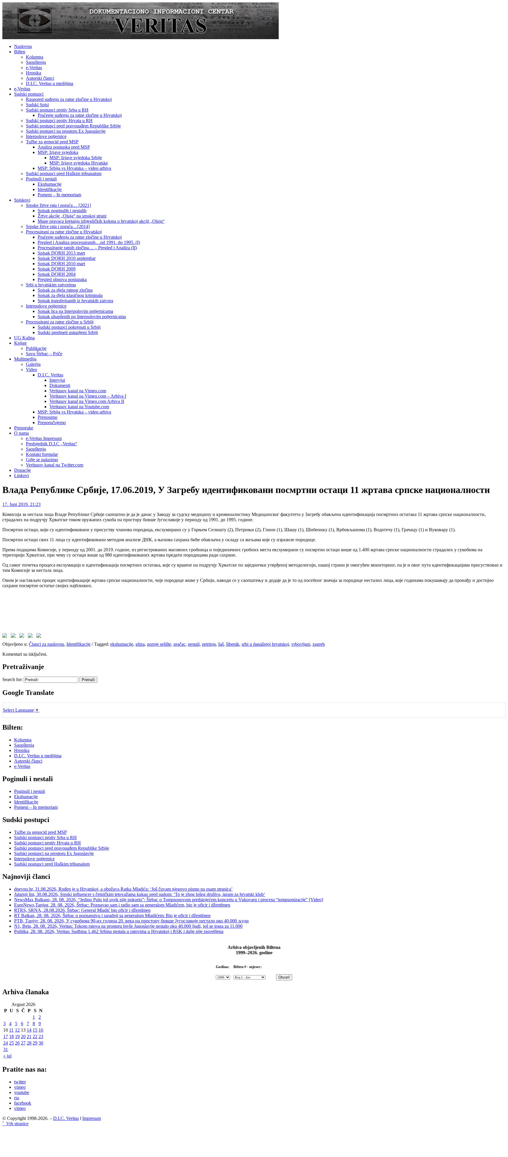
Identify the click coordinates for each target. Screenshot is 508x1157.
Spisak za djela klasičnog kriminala (70, 295)
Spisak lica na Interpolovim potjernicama (75, 311)
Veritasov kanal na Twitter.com (54, 464)
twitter (20, 1081)
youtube (21, 1092)
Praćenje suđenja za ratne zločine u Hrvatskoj (80, 115)
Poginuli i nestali (41, 178)
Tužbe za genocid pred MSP (52, 141)
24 (5, 1042)
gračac (179, 644)
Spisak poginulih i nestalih (62, 210)
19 (17, 1036)
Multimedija (25, 358)
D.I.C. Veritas (50, 374)
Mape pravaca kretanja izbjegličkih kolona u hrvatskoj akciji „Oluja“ (101, 221)
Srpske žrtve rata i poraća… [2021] (58, 205)
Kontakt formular (42, 454)
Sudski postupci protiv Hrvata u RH (59, 120)
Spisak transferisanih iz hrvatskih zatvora (75, 300)
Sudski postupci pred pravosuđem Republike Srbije (73, 125)
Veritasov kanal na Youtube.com (79, 406)
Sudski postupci (29, 94)
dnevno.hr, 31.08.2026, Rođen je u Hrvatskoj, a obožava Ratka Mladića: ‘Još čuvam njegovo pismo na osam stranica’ (123, 889)
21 (29, 1036)
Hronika (33, 72)
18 (11, 1036)
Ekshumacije (49, 184)
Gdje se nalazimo (42, 459)
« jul (7, 1055)
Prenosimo (47, 417)
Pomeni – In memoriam (59, 194)
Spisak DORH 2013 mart (61, 252)
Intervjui (57, 380)
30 (41, 1042)
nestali (194, 644)
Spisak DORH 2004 (57, 274)
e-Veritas (34, 67)
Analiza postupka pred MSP (64, 147)
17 (5, 1036)
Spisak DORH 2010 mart (61, 263)
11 (11, 1029)
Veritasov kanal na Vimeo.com (77, 390)
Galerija (33, 364)
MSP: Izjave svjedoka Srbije (75, 157)
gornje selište (159, 644)
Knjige (20, 343)
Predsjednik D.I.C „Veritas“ (51, 443)
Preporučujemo (52, 422)
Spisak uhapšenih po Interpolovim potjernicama (82, 316)
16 (41, 1029)
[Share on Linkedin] (31, 636)
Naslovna (23, 46)
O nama (21, 433)
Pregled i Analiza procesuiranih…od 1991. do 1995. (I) (89, 242)
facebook (22, 1102)
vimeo (20, 1087)
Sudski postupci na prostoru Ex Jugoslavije (66, 131)
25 (11, 1042)
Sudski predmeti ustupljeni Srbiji (68, 332)
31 (5, 1049)
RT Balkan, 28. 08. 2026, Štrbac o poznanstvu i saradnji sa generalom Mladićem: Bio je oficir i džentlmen (112, 915)
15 (35, 1029)
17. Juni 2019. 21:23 (21, 504)
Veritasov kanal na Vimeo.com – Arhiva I (87, 396)
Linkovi (21, 475)
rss (16, 1097)
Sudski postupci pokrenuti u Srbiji (69, 327)
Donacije (22, 470)
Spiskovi (22, 199)
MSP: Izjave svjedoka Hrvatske (78, 162)
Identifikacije (50, 189)
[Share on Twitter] (14, 636)
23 (41, 1036)
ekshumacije (121, 644)
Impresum (91, 1118)
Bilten (19, 51)
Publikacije (36, 348)
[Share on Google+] (22, 636)
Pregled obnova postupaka (62, 279)
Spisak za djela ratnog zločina (65, 290)
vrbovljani (300, 644)
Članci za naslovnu (46, 644)
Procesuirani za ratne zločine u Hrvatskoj (64, 231)
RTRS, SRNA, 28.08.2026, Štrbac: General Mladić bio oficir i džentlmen (82, 910)
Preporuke (23, 427)
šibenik (232, 644)
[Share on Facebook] (5, 636)
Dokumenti (59, 385)
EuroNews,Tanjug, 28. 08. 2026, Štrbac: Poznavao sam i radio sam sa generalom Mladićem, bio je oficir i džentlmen (122, 904)
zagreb (319, 644)
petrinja (209, 644)
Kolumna (34, 56)
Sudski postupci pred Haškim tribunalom (63, 173)
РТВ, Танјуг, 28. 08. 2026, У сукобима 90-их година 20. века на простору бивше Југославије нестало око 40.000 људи (131, 920)
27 (23, 1042)
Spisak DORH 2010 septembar (67, 258)
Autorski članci (40, 78)
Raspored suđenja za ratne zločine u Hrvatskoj (69, 99)
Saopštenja (36, 62)
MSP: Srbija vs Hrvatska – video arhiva (74, 168)
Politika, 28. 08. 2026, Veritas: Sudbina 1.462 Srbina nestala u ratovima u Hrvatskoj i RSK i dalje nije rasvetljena (118, 931)
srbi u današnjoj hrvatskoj (265, 644)
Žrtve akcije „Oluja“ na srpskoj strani (72, 215)
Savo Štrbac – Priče (44, 353)
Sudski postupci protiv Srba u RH (57, 109)
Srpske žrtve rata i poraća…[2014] (58, 226)
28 (29, 1042)
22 (35, 1036)
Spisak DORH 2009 (57, 268)
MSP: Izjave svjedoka (58, 152)
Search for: (12, 679)
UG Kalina (24, 337)
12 (17, 1029)
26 (17, 1042)
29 (35, 1042)
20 (23, 1036)
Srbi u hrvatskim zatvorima (51, 284)
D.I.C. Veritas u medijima (49, 83)
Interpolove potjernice (46, 136)
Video (31, 369)
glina (140, 644)
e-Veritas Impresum (44, 438)
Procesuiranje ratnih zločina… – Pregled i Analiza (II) (87, 247)
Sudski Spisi (37, 104)
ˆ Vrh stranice (15, 1123)
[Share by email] (40, 636)
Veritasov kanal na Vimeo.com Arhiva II (86, 401)
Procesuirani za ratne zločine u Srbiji (59, 321)
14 (29, 1029)
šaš (221, 644)
